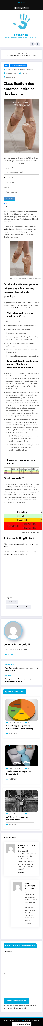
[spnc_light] (37, 44)
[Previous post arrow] (37, 668)
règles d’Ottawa (9, 229)
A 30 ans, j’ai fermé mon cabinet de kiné (17, 818)
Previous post (9, 664)
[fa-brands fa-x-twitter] (18, 8)
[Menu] (4, 44)
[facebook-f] (15, 8)
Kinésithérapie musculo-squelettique (24, 69)
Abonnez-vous (10, 204)
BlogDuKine (21, 35)
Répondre (21, 872)
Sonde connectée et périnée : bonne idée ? (19, 772)
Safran (31, 487)
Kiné (6, 65)
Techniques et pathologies (19, 65)
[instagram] (21, 8)
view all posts (8, 654)
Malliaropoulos (20, 308)
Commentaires (8, 952)
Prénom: (6, 188)
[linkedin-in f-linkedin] (27, 8)
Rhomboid (21, 1020)
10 (28, 814)
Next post (8, 675)
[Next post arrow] (37, 679)
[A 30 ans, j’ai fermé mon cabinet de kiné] (21, 801)
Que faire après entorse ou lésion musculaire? (19, 669)
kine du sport (9, 69)
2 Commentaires (10, 77)
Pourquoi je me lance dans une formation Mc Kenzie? (18, 680)
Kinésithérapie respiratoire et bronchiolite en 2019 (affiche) (19, 727)
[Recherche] (32, 44)
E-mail (5, 987)
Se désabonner (11, 207)
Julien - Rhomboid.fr (11, 73)
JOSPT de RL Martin (32, 302)
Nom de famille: (9, 178)
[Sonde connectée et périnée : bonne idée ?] (21, 755)
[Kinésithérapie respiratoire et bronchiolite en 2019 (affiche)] (21, 710)
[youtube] (24, 8)
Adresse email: (8, 168)
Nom (5, 974)
